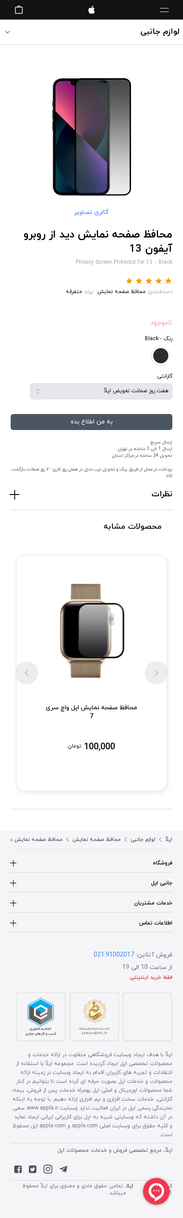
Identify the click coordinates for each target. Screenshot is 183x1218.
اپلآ (91, 10)
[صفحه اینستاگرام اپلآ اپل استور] (48, 1171)
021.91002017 (114, 955)
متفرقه (74, 291)
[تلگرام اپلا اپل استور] (63, 1171)
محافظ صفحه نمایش (121, 291)
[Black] (161, 356)
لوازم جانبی (143, 839)
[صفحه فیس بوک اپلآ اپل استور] (18, 1171)
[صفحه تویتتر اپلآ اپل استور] (32, 1171)
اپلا (129, 1186)
